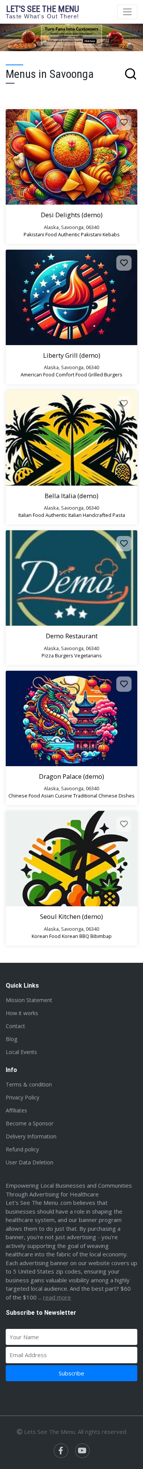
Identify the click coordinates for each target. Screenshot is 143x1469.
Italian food (31, 515)
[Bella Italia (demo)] (71, 438)
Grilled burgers (105, 374)
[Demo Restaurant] (71, 578)
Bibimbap (101, 936)
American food (38, 374)
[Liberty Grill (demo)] (71, 297)
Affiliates (16, 1110)
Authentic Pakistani (79, 234)
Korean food (46, 936)
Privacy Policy (22, 1097)
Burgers (64, 655)
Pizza (48, 655)
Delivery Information (31, 1136)
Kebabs (111, 234)
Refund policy (22, 1149)
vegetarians (88, 655)
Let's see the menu (42, 11)
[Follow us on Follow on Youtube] (82, 1451)
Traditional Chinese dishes (104, 795)
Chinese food (24, 795)
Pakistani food (40, 234)
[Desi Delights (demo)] (71, 157)
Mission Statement (29, 1000)
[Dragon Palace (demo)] (71, 718)
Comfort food (71, 374)
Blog (11, 1039)
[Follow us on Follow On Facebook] (61, 1451)
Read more (57, 1297)
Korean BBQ (75, 936)
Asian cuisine (56, 795)
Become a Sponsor (29, 1123)
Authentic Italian (63, 515)
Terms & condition (29, 1084)
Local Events (21, 1052)
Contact (15, 1026)
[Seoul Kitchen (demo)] (71, 858)
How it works (22, 1013)
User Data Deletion (29, 1162)
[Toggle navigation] (127, 12)
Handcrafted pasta (104, 515)
